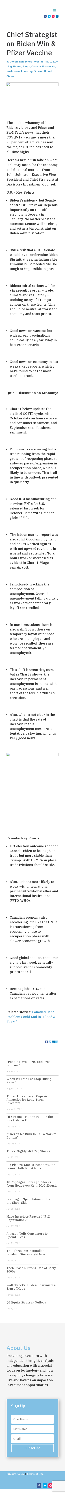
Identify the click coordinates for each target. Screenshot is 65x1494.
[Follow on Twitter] (49, 16)
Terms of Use (35, 1474)
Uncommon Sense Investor (26, 61)
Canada (36, 66)
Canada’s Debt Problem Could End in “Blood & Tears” (31, 1017)
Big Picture (14, 66)
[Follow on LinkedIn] (57, 16)
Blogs (26, 66)
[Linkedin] (53, 1042)
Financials (48, 66)
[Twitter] (50, 1042)
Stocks (38, 71)
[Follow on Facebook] (45, 16)
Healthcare (13, 71)
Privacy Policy (15, 1474)
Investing (27, 71)
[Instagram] (56, 1042)
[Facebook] (46, 1042)
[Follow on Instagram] (53, 16)
